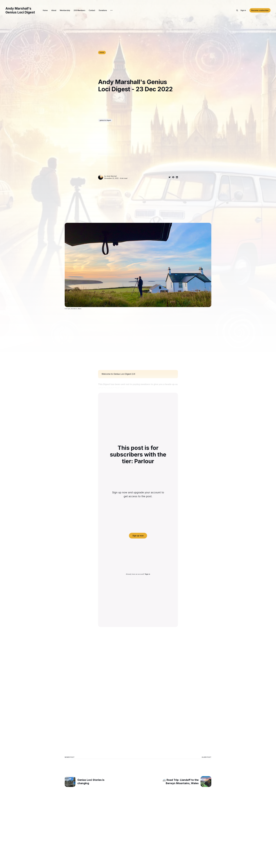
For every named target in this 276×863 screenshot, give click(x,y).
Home (45, 10)
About (53, 10)
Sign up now (138, 535)
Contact (92, 10)
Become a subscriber (260, 10)
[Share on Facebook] (172, 177)
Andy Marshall (112, 176)
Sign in (243, 10)
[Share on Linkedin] (176, 177)
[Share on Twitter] (169, 177)
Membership (65, 10)
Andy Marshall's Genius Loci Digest (20, 10)
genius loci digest (105, 120)
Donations (103, 10)
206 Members (79, 10)
